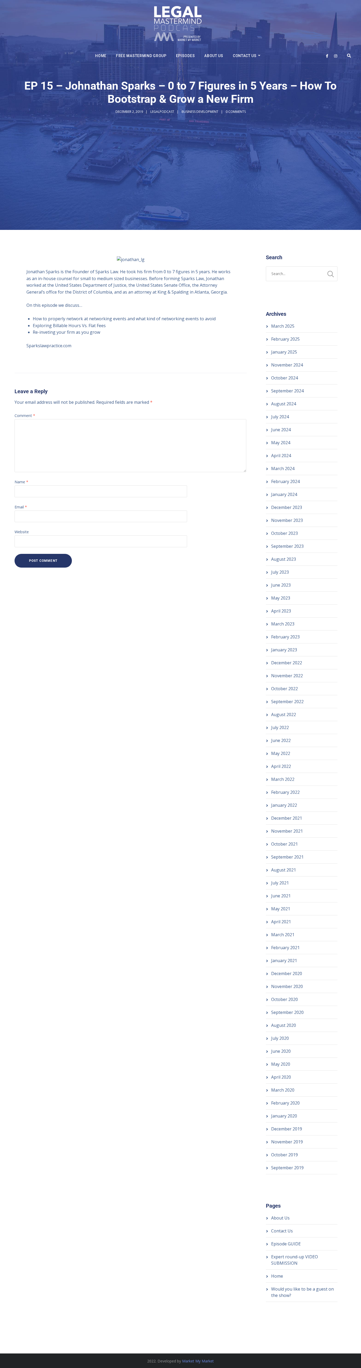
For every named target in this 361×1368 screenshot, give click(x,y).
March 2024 (282, 468)
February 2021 (285, 947)
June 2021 (281, 896)
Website (22, 531)
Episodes (185, 56)
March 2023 (282, 624)
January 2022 (284, 805)
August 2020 (283, 1025)
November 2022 (287, 676)
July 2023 (280, 572)
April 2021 (281, 922)
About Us (213, 56)
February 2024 (285, 481)
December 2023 (286, 507)
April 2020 (281, 1077)
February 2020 (285, 1103)
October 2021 (284, 844)
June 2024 (281, 430)
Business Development (200, 111)
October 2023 (284, 533)
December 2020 (286, 973)
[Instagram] (335, 56)
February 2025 (285, 339)
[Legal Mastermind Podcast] (178, 24)
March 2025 (282, 326)
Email (21, 506)
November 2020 (287, 986)
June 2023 (281, 585)
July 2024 (280, 417)
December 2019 (286, 1129)
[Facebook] (327, 56)
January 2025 (284, 352)
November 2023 (287, 520)
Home (101, 56)
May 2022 (280, 753)
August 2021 (283, 870)
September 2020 (287, 1012)
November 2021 (287, 831)
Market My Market (198, 1361)
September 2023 (287, 546)
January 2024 (284, 494)
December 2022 (286, 663)
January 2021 (284, 960)
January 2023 (284, 650)
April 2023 (281, 611)
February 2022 (285, 792)
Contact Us (245, 56)
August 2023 (283, 559)
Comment (25, 415)
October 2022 (284, 689)
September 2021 (287, 857)
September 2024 (287, 391)
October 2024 (284, 378)
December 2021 (286, 818)
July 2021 (280, 883)
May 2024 (280, 443)
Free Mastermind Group (141, 56)
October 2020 (284, 999)
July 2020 (280, 1038)
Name (21, 481)
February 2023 (285, 637)
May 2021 (280, 909)
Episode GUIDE (286, 1244)
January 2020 (284, 1116)
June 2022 (281, 740)
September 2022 (287, 701)
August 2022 (283, 714)
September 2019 (287, 1168)
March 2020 (282, 1090)
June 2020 (281, 1051)
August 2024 (283, 404)
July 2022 (280, 727)
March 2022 (282, 779)
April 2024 (281, 455)
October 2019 (284, 1155)
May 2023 (280, 598)
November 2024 (287, 365)
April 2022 (281, 766)
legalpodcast (162, 111)
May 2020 (280, 1064)
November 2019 (287, 1142)
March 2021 (282, 935)
